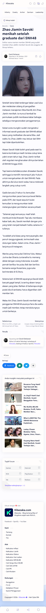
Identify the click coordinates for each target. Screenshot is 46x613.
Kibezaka (10, 3)
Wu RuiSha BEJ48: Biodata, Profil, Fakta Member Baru (32, 409)
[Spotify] (16, 521)
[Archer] (22, 12)
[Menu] (17, 610)
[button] (38, 3)
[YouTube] (23, 521)
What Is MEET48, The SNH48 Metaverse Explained (32, 420)
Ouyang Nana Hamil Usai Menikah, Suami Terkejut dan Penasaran (32, 443)
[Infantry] (7, 12)
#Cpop (6, 355)
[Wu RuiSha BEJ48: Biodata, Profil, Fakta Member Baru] (13, 409)
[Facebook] (8, 521)
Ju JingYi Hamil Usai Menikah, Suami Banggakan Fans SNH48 (32, 398)
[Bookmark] (34, 3)
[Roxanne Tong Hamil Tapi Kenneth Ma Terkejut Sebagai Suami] (13, 386)
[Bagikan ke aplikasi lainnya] (33, 365)
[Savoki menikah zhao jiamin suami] (23, 81)
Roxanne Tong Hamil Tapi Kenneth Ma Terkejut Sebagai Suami (32, 387)
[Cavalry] (15, 12)
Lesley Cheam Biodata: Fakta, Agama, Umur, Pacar (32, 431)
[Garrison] (30, 12)
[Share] (28, 610)
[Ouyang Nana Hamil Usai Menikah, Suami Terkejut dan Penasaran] (13, 443)
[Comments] (38, 610)
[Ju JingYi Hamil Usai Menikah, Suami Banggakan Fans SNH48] (13, 398)
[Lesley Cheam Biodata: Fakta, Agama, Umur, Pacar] (13, 431)
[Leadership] (39, 12)
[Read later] (36, 56)
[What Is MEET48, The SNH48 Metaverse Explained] (13, 420)
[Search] (30, 3)
